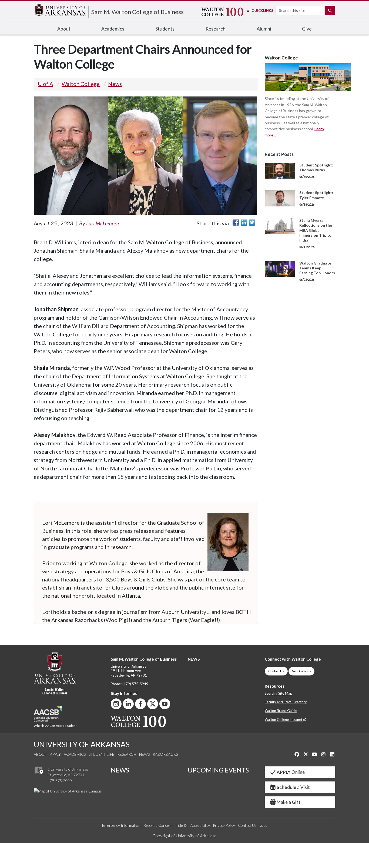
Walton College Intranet (284, 719)
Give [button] (307, 29)
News (115, 84)
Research (126, 754)
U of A (45, 84)
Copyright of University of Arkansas (184, 835)
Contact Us (276, 671)
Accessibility (200, 825)
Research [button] (216, 29)
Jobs (263, 825)
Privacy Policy (224, 825)
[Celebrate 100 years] (219, 12)
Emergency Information (121, 825)
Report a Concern (158, 825)
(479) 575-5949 (135, 684)
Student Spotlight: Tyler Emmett (316, 195)
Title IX (181, 825)
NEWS (194, 659)
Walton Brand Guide (281, 710)
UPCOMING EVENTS (218, 770)
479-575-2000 (60, 780)
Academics (75, 754)
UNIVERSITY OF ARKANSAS (82, 744)
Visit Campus (301, 671)
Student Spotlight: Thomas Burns (316, 167)
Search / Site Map (278, 693)
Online (291, 772)
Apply (55, 754)
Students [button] (165, 29)
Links (262, 10)
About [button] (64, 29)
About (40, 754)
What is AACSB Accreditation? (55, 725)
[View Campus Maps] (38, 776)
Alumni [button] (264, 29)
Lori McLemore (102, 223)
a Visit (293, 787)
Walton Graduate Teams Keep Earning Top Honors (317, 268)
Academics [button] (112, 29)
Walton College (81, 84)
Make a (289, 802)
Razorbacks (165, 754)
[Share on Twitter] (252, 222)
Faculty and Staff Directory (286, 702)
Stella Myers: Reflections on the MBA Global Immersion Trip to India (315, 230)
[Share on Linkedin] (244, 222)
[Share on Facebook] (236, 222)
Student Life (101, 754)
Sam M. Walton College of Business (137, 11)
